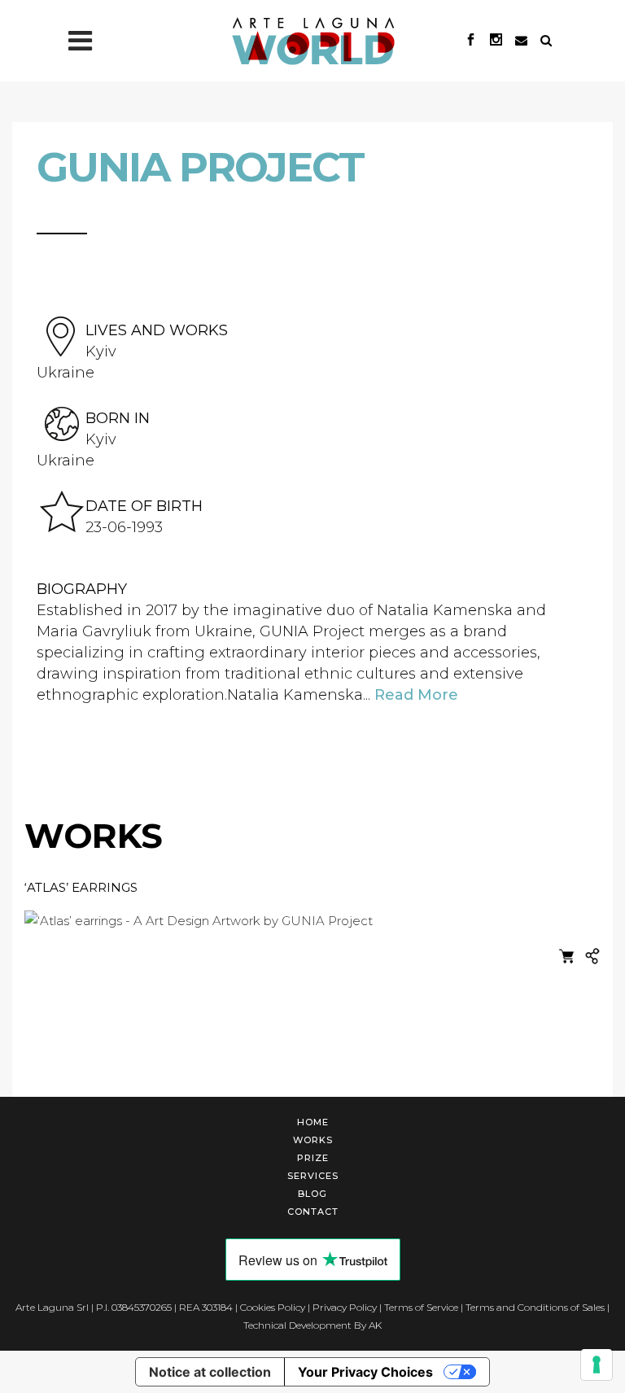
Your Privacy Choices (365, 1372)
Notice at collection (210, 1372)
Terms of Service (421, 1307)
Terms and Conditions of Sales (535, 1307)
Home (313, 1122)
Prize (313, 1158)
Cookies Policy (272, 1307)
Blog (312, 1193)
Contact (313, 1211)
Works (313, 1140)
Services (313, 1175)
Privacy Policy (344, 1307)
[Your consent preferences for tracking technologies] (596, 1364)
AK (375, 1325)
